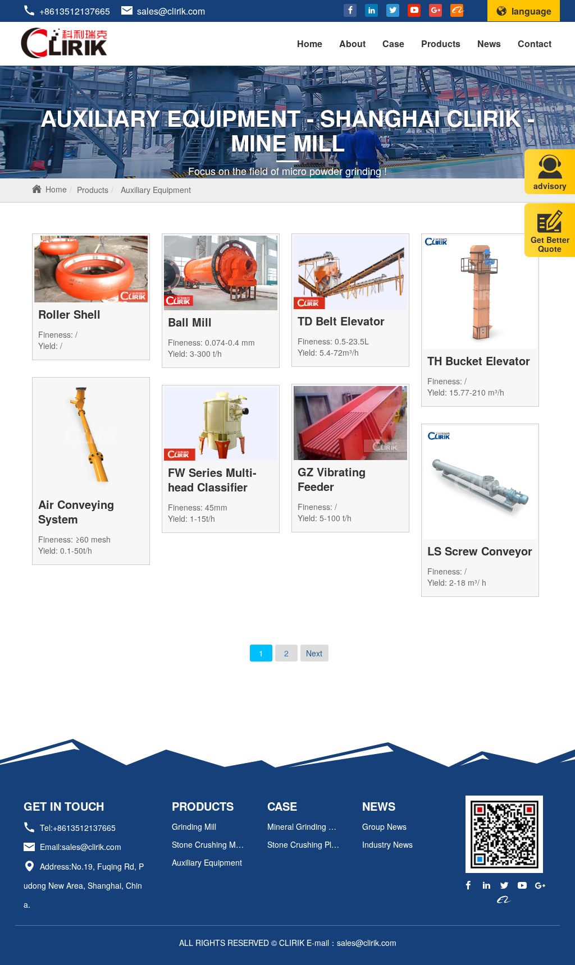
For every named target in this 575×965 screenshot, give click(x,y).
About (352, 43)
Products (440, 43)
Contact (534, 43)
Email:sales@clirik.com (80, 847)
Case (393, 43)
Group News (384, 826)
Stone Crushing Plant (303, 844)
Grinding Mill (194, 826)
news (378, 806)
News (489, 43)
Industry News (387, 844)
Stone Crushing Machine (208, 844)
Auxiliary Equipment (156, 189)
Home (309, 43)
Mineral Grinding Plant (303, 826)
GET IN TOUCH (64, 806)
